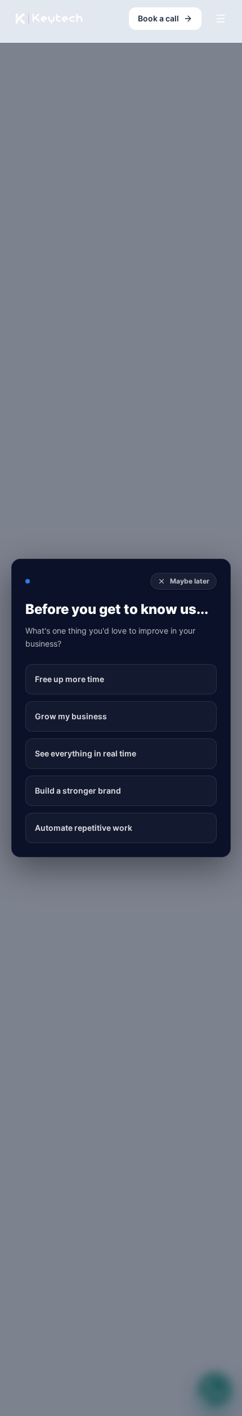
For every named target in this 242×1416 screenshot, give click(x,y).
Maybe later (189, 581)
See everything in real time (85, 753)
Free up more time (69, 679)
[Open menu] (220, 18)
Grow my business (71, 716)
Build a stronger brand (78, 790)
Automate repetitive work (83, 827)
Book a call (158, 18)
